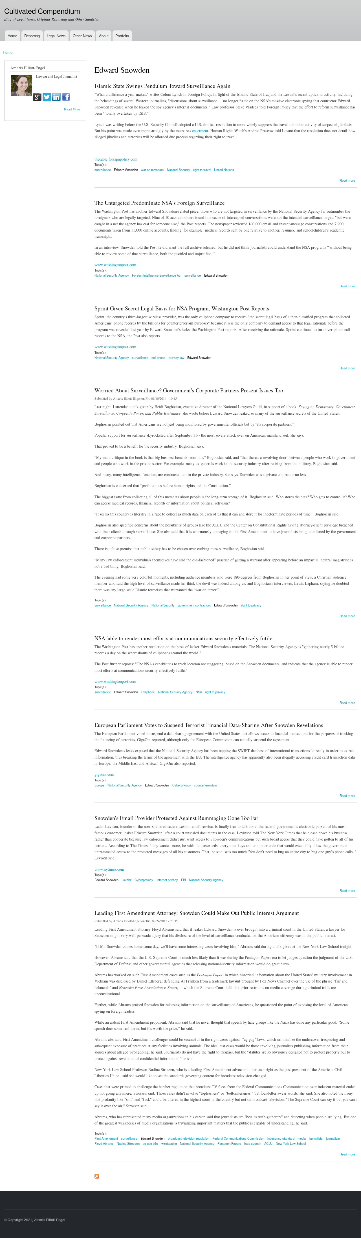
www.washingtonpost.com (115, 264)
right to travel (202, 169)
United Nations (224, 169)
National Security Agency (111, 275)
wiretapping (169, 1143)
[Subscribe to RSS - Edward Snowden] (96, 1175)
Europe (99, 785)
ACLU (268, 1143)
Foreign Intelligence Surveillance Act (156, 275)
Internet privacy (167, 879)
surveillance (102, 169)
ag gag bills (150, 1143)
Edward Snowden (126, 169)
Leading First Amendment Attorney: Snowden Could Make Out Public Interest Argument (196, 913)
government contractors (194, 605)
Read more (347, 180)
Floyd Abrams (104, 1143)
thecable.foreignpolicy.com (115, 159)
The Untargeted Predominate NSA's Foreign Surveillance (159, 202)
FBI (183, 879)
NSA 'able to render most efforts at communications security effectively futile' (184, 638)
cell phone (158, 357)
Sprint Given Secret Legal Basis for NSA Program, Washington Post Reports (181, 308)
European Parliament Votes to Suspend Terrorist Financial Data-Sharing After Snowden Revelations (208, 725)
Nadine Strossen (128, 1143)
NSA (199, 692)
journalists (316, 1138)
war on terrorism (152, 169)
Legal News (56, 35)
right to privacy (251, 605)
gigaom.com (104, 774)
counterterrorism (205, 785)
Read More (72, 109)
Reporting (32, 35)
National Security (178, 169)
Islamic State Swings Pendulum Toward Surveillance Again (162, 86)
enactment (200, 130)
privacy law (176, 357)
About (104, 35)
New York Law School (291, 1143)
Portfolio (122, 35)
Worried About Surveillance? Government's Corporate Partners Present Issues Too (188, 390)
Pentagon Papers (229, 1143)
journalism (333, 1138)
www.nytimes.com (109, 869)
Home (12, 35)
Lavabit (126, 879)
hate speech (252, 1143)
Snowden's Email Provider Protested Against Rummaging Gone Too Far (176, 818)
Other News (82, 35)
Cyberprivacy (181, 785)
